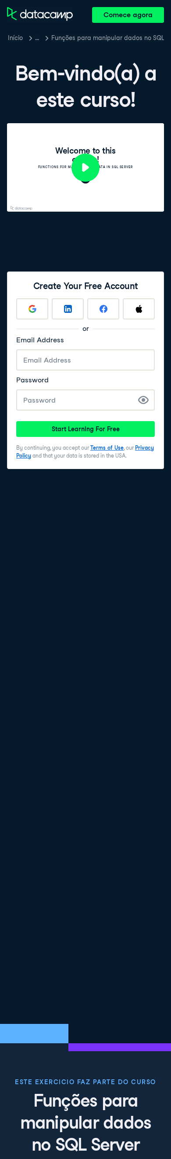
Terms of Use (107, 447)
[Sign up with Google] (32, 308)
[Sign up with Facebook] (103, 308)
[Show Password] (143, 400)
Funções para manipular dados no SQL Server (107, 37)
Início (15, 37)
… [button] (37, 37)
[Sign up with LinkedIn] (68, 308)
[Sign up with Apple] (139, 308)
